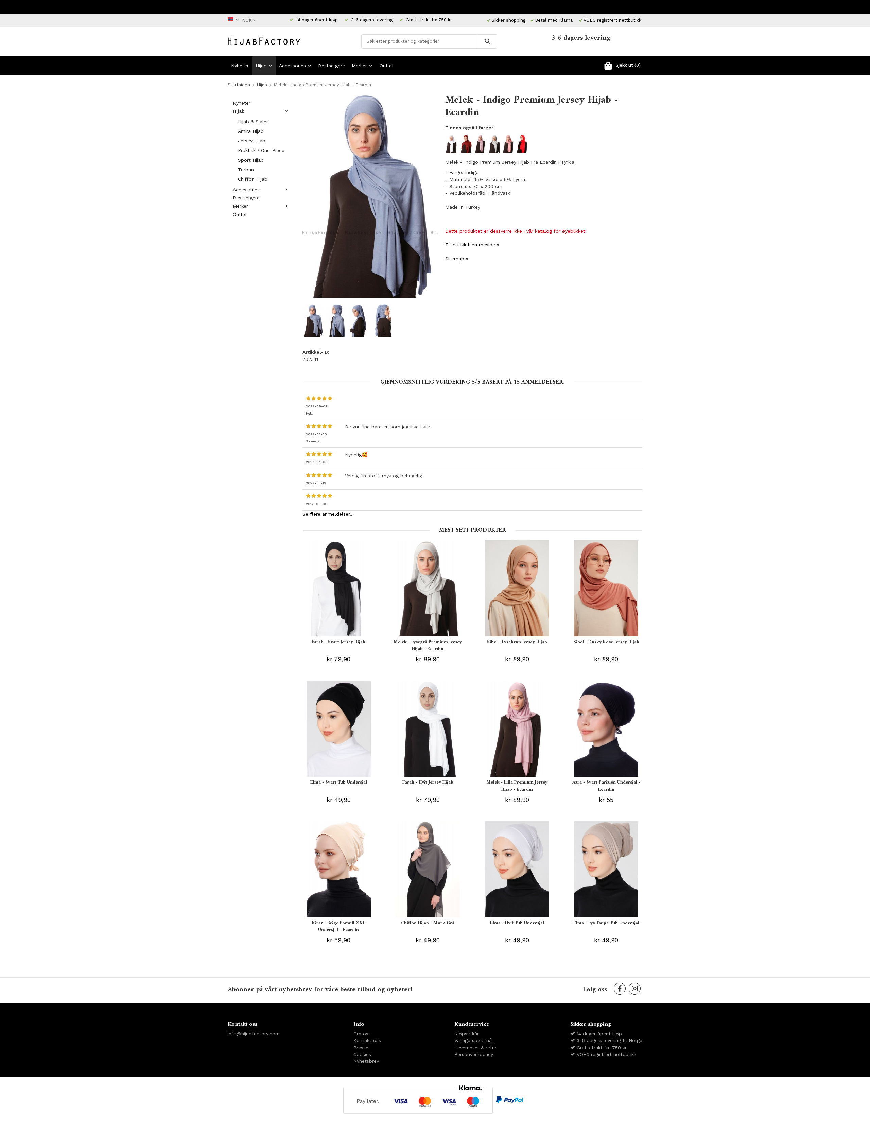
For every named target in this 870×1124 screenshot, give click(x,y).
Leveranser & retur (475, 1047)
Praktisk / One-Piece (261, 150)
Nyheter (240, 65)
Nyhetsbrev (366, 1061)
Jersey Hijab (251, 140)
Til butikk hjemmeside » (472, 244)
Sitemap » (456, 258)
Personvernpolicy (473, 1054)
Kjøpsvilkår (466, 1033)
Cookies (362, 1054)
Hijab (261, 65)
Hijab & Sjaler (253, 121)
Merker (359, 65)
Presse (360, 1047)
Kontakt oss (367, 1040)
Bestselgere (331, 65)
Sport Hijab (251, 160)
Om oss (362, 1033)
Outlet (387, 65)
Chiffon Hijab (252, 179)
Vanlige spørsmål (473, 1040)
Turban (246, 169)
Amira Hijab (251, 131)
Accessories (292, 65)
